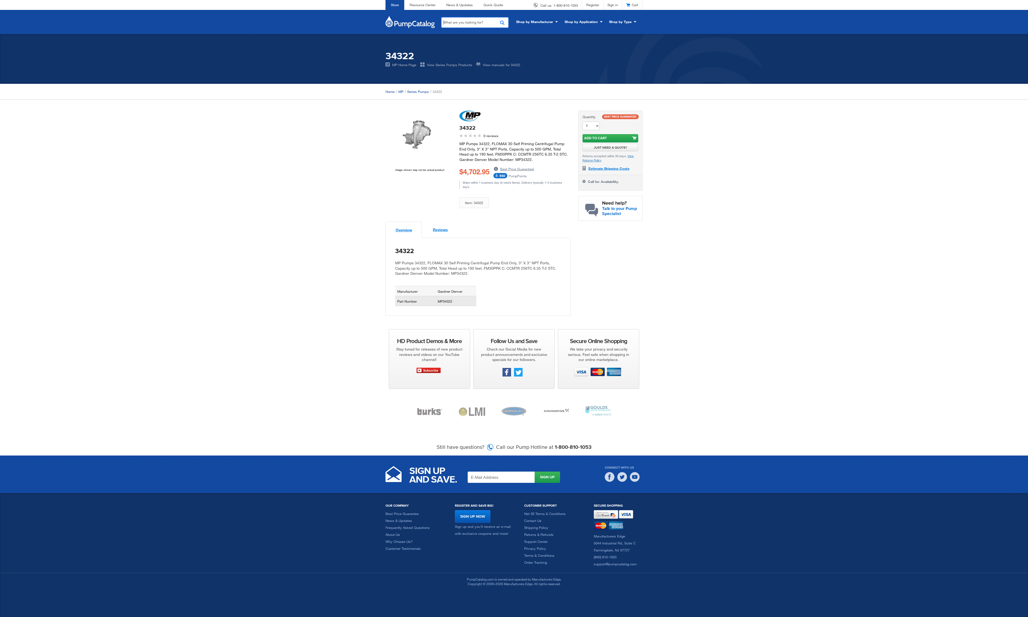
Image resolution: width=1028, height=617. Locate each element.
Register (592, 5)
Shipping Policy (536, 527)
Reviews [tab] (440, 229)
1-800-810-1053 (565, 5)
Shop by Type (620, 22)
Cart (635, 5)
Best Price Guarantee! (517, 169)
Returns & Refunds (539, 534)
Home (390, 91)
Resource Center (423, 5)
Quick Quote (493, 5)
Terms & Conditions (539, 555)
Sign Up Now (472, 516)
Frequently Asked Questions (408, 527)
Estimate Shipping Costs (608, 168)
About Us (393, 534)
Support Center (536, 541)
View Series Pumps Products (449, 65)
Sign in (612, 5)
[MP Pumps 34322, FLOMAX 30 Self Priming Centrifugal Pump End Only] (418, 135)
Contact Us (533, 520)
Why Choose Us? (399, 541)
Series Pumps (418, 91)
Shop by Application (581, 22)
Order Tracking (535, 562)
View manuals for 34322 (501, 65)
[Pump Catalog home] (410, 21)
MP (400, 91)
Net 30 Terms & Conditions (545, 513)
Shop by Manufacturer (534, 22)
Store (395, 5)
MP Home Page (404, 65)
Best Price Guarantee (402, 513)
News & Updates (459, 5)
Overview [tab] (404, 230)
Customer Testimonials (403, 548)
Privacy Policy (535, 548)
